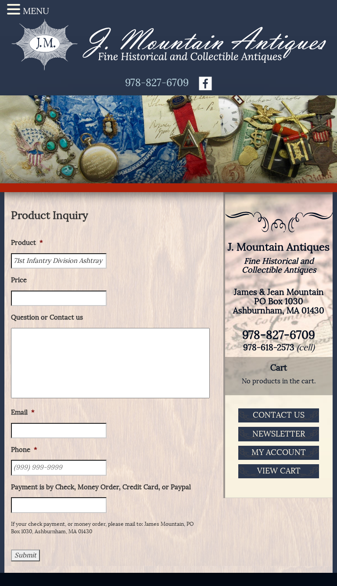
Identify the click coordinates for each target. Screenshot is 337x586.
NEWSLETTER (278, 434)
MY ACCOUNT (278, 452)
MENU (36, 11)
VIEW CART (279, 471)
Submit (25, 555)
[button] (15, 9)
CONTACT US (279, 415)
